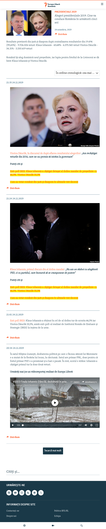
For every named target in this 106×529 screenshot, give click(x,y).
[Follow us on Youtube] (15, 492)
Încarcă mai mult (53, 451)
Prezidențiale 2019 (65, 12)
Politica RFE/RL (61, 511)
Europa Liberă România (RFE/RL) (31, 385)
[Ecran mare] (97, 425)
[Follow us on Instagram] (21, 492)
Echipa (57, 516)
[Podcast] (24, 525)
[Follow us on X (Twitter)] (40, 492)
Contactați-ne (12, 511)
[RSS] (28, 492)
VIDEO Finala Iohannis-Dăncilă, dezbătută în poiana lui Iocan (46, 381)
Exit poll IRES (17, 321)
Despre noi (11, 516)
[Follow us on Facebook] (9, 492)
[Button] (61, 35)
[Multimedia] (53, 525)
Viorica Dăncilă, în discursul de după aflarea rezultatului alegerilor (45, 153)
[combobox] (77, 73)
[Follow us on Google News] (34, 492)
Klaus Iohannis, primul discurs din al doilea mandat (37, 269)
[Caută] (81, 525)
